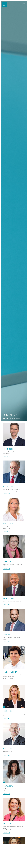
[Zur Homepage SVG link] (4, 4)
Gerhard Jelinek (8, 599)
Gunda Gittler (8, 524)
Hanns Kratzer (8, 748)
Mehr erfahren (6, 456)
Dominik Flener (8, 449)
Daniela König (7, 711)
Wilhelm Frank (8, 486)
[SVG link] (22, 3)
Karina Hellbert (8, 561)
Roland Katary (8, 634)
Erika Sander (7, 824)
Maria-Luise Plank (9, 786)
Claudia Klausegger (10, 672)
